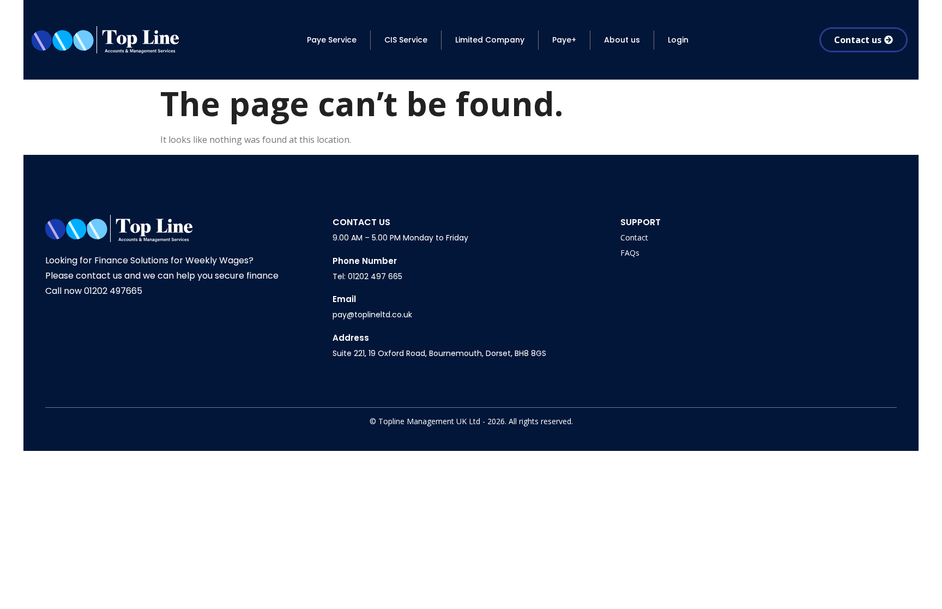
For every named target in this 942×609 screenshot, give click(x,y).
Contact (634, 237)
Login (678, 39)
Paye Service (332, 39)
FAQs (629, 253)
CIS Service (405, 39)
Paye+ (564, 39)
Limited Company (489, 39)
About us (622, 39)
